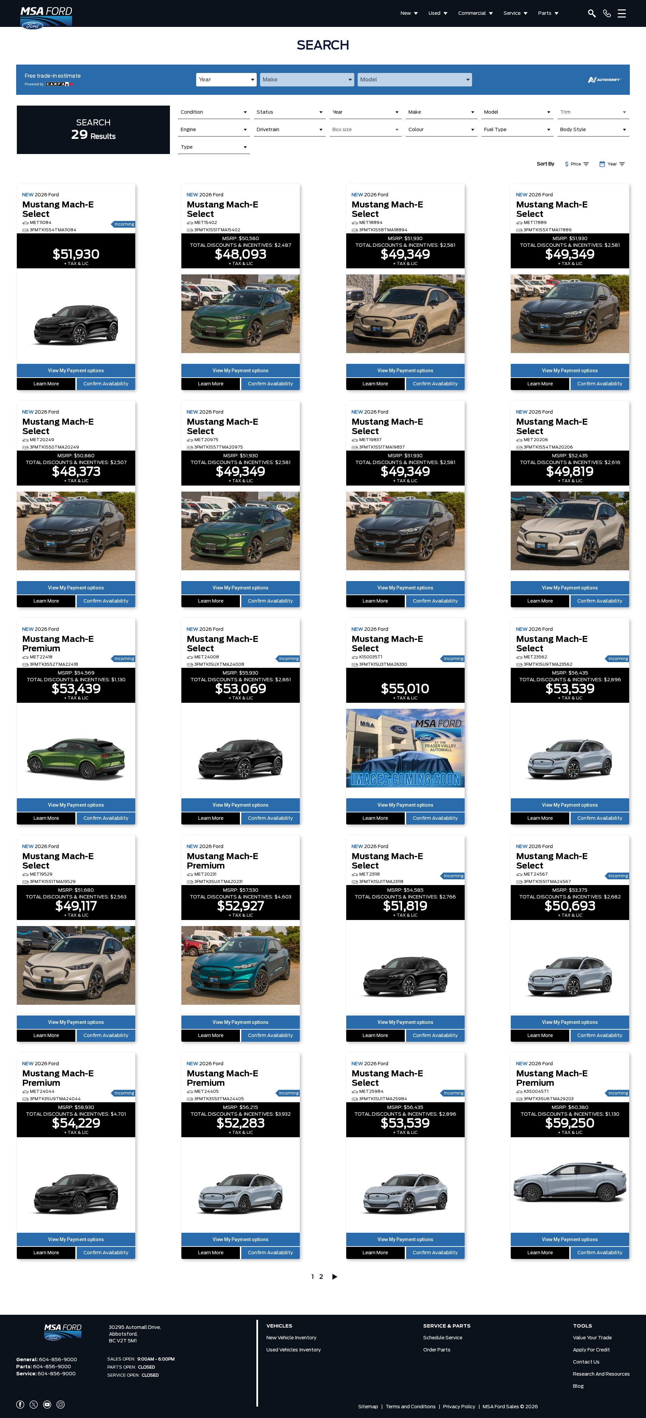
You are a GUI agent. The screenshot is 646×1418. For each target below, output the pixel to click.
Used (434, 13)
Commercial (472, 13)
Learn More (46, 384)
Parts (544, 13)
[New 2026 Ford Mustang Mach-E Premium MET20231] (240, 966)
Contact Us (586, 1362)
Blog (578, 1386)
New (406, 13)
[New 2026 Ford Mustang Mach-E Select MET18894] (405, 314)
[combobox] (226, 79)
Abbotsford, (123, 1334)
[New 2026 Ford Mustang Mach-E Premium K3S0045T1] (570, 1183)
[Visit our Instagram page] (61, 1405)
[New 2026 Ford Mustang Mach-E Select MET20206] (570, 532)
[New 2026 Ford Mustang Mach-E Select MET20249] (76, 532)
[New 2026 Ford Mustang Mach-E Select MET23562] (570, 749)
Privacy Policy (459, 1407)
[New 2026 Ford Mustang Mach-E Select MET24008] (240, 749)
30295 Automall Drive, (135, 1327)
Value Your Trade (592, 1338)
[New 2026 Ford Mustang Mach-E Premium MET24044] (76, 1183)
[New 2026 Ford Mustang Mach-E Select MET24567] (570, 966)
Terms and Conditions (411, 1407)
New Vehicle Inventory (291, 1338)
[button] (76, 370)
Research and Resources (601, 1374)
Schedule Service (442, 1338)
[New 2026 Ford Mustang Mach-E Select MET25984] (405, 1183)
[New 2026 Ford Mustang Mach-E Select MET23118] (405, 966)
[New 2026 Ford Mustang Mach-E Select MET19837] (405, 532)
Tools (582, 1326)
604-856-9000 (58, 1359)
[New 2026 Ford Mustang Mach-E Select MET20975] (240, 532)
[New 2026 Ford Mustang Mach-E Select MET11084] (76, 314)
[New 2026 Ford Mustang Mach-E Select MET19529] (76, 966)
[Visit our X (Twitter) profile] (34, 1405)
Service (512, 13)
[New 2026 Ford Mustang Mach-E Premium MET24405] (240, 1183)
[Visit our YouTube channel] (47, 1405)
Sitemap (368, 1407)
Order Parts (437, 1350)
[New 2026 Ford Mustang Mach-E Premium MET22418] (76, 749)
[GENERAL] (607, 13)
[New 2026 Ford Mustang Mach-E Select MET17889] (570, 314)
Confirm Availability (106, 384)
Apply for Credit (591, 1350)
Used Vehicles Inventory (293, 1350)
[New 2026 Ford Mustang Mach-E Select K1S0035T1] (405, 749)
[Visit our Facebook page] (20, 1405)
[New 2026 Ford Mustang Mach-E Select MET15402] (240, 314)
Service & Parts (447, 1326)
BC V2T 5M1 (123, 1341)
